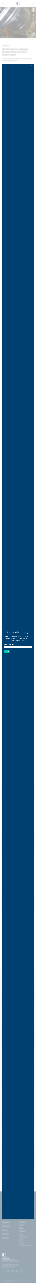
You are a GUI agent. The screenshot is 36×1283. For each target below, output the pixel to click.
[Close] (32, 66)
